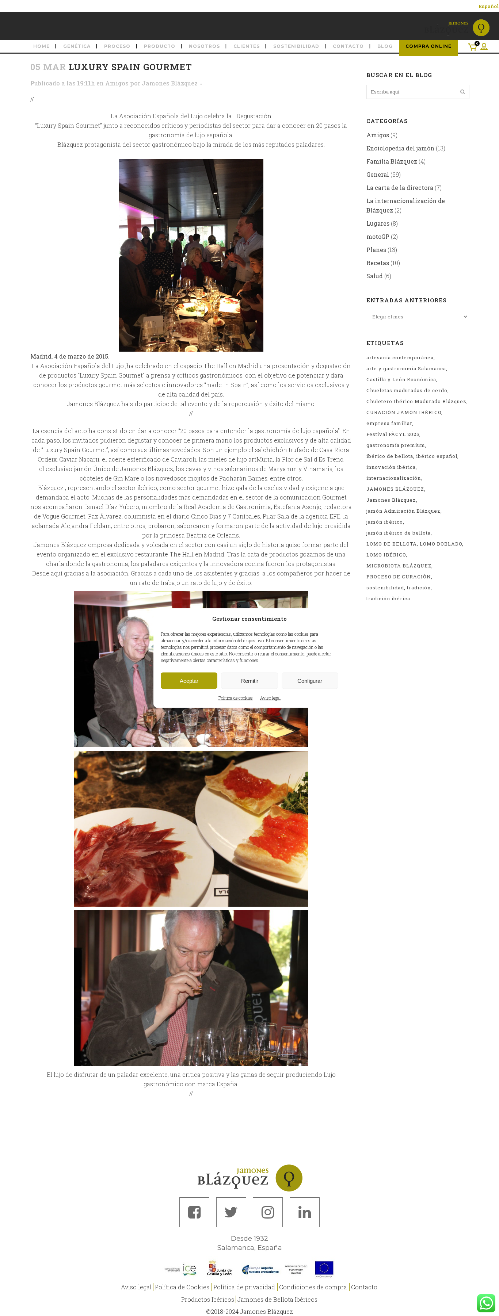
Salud (374, 276)
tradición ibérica (388, 598)
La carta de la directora (399, 187)
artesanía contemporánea (400, 357)
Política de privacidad (244, 1287)
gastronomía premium (395, 445)
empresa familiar (389, 423)
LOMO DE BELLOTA (391, 543)
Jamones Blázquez (170, 83)
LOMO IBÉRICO (386, 554)
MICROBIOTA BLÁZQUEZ (398, 565)
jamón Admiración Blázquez (403, 511)
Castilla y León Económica (401, 379)
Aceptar (189, 680)
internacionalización (393, 478)
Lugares (377, 223)
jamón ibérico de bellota (398, 532)
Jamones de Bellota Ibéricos (277, 1299)
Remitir (249, 680)
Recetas (377, 263)
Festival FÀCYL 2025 (392, 434)
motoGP (377, 236)
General (377, 174)
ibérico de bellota (389, 456)
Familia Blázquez (391, 161)
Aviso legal (270, 698)
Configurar (309, 680)
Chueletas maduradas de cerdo (406, 390)
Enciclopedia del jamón (400, 148)
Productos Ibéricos (207, 1299)
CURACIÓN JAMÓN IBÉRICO (403, 412)
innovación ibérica (391, 467)
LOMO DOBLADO (441, 543)
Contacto (364, 1287)
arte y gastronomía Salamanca (406, 368)
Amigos (117, 83)
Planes (376, 249)
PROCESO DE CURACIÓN (398, 576)
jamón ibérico (384, 522)
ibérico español (436, 456)
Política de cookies (235, 698)
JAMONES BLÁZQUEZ (395, 489)
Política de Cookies (182, 1287)
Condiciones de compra (313, 1287)
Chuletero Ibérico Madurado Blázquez (416, 401)
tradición (419, 587)
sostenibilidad (385, 587)
